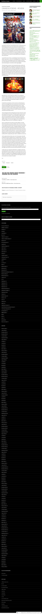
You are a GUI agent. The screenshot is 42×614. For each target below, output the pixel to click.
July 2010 (3, 557)
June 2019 (3, 383)
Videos (24, 1)
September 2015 (4, 450)
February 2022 (4, 328)
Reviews (14, 1)
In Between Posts (4, 257)
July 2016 (3, 435)
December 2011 (4, 527)
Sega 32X (3, 301)
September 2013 (4, 492)
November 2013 (4, 489)
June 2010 (3, 559)
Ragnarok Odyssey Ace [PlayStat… (36, 20)
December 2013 (4, 487)
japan (38, 40)
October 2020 (4, 356)
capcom (33, 37)
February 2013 (4, 505)
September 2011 (4, 533)
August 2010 (4, 555)
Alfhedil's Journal (4, 227)
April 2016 (3, 439)
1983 (32, 30)
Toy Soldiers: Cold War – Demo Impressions (9, 179)
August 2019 (4, 380)
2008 (35, 31)
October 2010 (4, 551)
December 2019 (4, 374)
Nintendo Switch (32, 44)
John (10, 10)
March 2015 (3, 461)
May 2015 (3, 457)
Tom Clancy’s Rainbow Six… (36, 13)
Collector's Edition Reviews (6, 238)
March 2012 (3, 522)
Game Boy (3, 244)
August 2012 (4, 513)
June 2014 (3, 476)
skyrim (31, 52)
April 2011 (3, 542)
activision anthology (33, 35)
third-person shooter (33, 57)
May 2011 (3, 540)
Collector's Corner (4, 236)
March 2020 (3, 369)
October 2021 (4, 335)
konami (32, 41)
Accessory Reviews (5, 225)
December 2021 (4, 332)
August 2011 (4, 535)
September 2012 (4, 511)
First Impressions (19, 1)
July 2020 (3, 361)
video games (34, 58)
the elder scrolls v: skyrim (34, 55)
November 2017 (4, 409)
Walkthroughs (4, 312)
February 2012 (4, 524)
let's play (34, 41)
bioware (31, 37)
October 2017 (4, 411)
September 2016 (4, 431)
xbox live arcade (37, 60)
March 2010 (3, 564)
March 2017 (3, 420)
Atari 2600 (3, 233)
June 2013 (3, 498)
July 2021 (3, 341)
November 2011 (4, 529)
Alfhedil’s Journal (29, 1)
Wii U (2, 316)
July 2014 (3, 474)
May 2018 (3, 398)
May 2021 (3, 345)
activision (31, 34)
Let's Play (3, 262)
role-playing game (33, 50)
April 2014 (3, 479)
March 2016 (3, 441)
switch (34, 54)
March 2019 (3, 389)
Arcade (3, 231)
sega (39, 50)
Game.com (3, 249)
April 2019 (3, 387)
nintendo (37, 42)
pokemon (37, 47)
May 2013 (3, 500)
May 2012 (3, 518)
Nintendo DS (35, 43)
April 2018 (3, 400)
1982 (30, 30)
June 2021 (3, 343)
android (38, 35)
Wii (2, 314)
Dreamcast (3, 240)
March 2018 (3, 402)
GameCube (3, 251)
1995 (35, 30)
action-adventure (33, 33)
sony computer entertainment (34, 53)
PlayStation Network (5, 288)
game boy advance (32, 40)
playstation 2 (35, 45)
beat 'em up (37, 36)
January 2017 (4, 424)
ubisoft (37, 57)
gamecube (36, 40)
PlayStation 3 (32, 46)
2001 (36, 30)
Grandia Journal (4, 255)
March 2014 (3, 481)
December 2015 (4, 444)
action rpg (37, 33)
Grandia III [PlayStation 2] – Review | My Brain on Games (15, 190)
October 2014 (4, 470)
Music (2, 264)
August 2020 (4, 359)
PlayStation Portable (5, 290)
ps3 (31, 48)
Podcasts (3, 294)
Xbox (30, 60)
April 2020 (3, 367)
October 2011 (4, 531)
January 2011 (4, 548)
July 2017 (3, 417)
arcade (31, 36)
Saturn (3, 299)
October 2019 (4, 378)
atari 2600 (34, 36)
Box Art (34, 1)
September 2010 (4, 553)
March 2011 (3, 544)
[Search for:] (21, 219)
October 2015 (4, 448)
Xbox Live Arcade (4, 321)
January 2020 (4, 372)
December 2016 (4, 426)
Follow (3, 211)
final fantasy (31, 38)
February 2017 (4, 422)
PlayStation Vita (4, 292)
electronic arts (36, 37)
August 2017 (4, 415)
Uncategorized (4, 310)
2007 (33, 31)
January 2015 (4, 465)
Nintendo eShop (4, 273)
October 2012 (4, 509)
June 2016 (3, 437)
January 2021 (4, 352)
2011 (31, 32)
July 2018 (3, 396)
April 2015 (3, 459)
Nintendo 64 (4, 268)
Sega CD (3, 303)
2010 (39, 31)
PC (2, 279)
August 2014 (4, 472)
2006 (32, 31)
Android (3, 229)
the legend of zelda (32, 56)
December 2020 (4, 354)
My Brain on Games (5, 1)
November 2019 (4, 376)
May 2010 (3, 561)
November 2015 (4, 446)
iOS (2, 260)
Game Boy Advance (5, 246)
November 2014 (4, 468)
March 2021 (3, 348)
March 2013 (3, 503)
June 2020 (3, 363)
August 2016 (4, 433)
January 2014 (4, 485)
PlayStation (31, 45)
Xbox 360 (33, 60)
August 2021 (4, 339)
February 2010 (4, 566)
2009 (37, 31)
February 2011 (4, 546)
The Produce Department (6, 308)
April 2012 (3, 520)
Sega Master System (5, 305)
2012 (32, 32)
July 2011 (3, 537)
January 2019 (4, 393)
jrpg (30, 41)
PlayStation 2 (4, 6)
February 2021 (4, 350)
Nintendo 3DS (4, 266)
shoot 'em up (37, 51)
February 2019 (4, 391)
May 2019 (3, 385)
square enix (31, 54)
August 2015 (4, 452)
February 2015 (4, 463)
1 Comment (14, 10)
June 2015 (3, 455)
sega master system (32, 51)
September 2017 (4, 413)
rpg (37, 50)
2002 (38, 30)
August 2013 (4, 494)
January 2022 (4, 330)
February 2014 (4, 483)
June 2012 (3, 516)
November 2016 (4, 428)
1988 (33, 30)
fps (37, 39)
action (34, 32)
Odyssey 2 (3, 277)
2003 (39, 30)
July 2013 (3, 496)
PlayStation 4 (37, 46)
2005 (30, 31)
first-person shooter (33, 39)
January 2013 (4, 507)
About (38, 1)
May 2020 (3, 365)
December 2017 (4, 407)
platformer (37, 44)
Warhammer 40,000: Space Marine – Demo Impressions (11, 183)
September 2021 (4, 337)
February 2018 (4, 404)
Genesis (3, 253)
